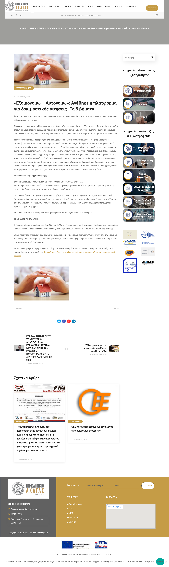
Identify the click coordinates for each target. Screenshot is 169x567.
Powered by (36, 533)
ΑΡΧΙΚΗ (23, 28)
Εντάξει (160, 562)
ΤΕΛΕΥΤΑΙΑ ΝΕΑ (54, 28)
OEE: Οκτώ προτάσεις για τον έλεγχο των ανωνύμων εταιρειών (92, 428)
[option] (39, 423)
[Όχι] (166, 561)
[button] (152, 8)
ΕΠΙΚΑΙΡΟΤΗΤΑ (37, 28)
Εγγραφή (148, 486)
